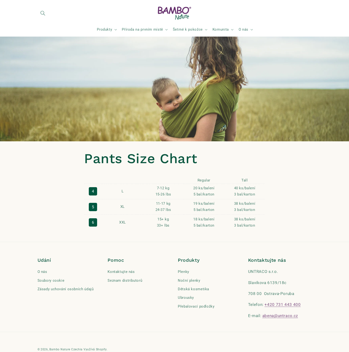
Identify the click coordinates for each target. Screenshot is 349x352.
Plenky (183, 272)
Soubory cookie (51, 280)
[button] (43, 13)
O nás (42, 272)
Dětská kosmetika (193, 289)
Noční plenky (189, 280)
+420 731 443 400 (282, 304)
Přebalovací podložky (196, 306)
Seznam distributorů (125, 280)
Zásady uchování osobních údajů (66, 289)
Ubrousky (186, 298)
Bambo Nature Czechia (66, 349)
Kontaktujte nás (121, 272)
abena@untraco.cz (280, 315)
